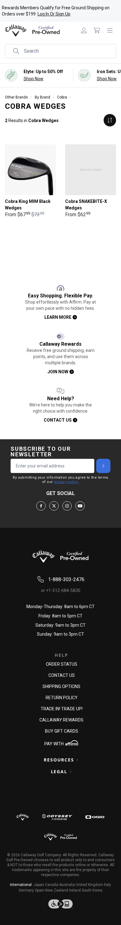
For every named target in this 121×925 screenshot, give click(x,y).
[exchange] (110, 120)
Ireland (75, 890)
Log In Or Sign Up (54, 13)
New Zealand (56, 890)
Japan (39, 885)
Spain (39, 890)
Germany (26, 890)
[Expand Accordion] (77, 760)
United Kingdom (89, 885)
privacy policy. (66, 482)
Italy (107, 885)
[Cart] (97, 30)
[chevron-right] (103, 466)
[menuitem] (84, 30)
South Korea (92, 890)
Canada (51, 885)
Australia (67, 885)
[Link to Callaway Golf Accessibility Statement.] (60, 904)
